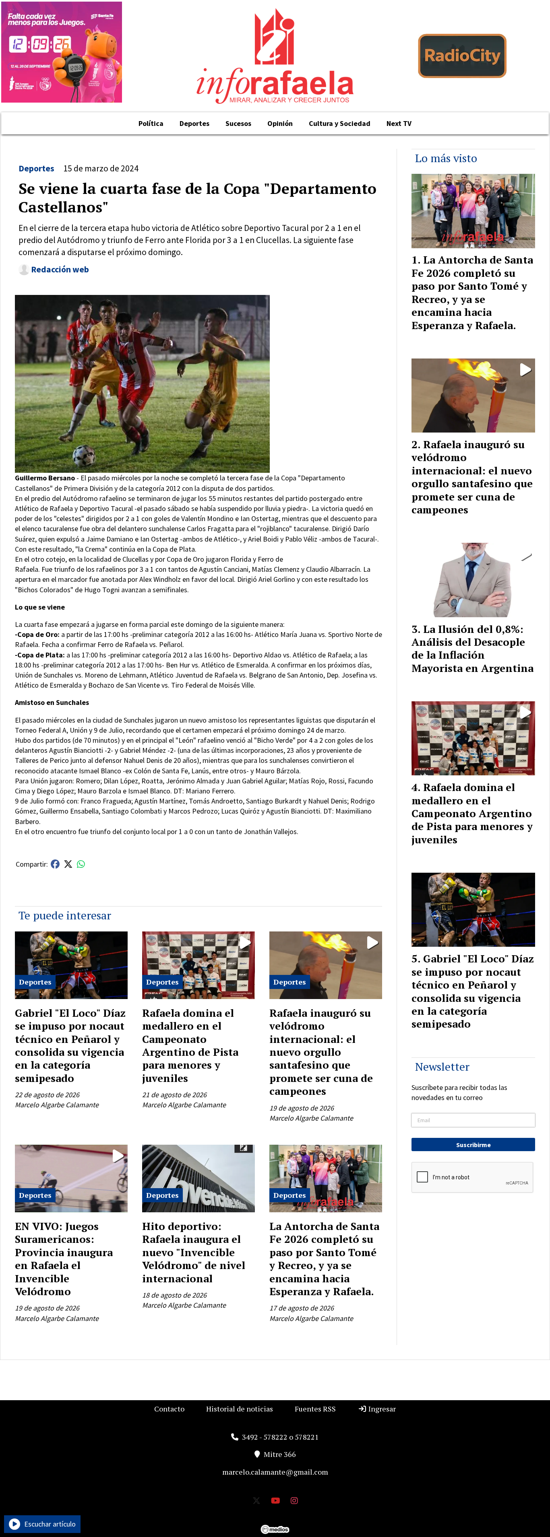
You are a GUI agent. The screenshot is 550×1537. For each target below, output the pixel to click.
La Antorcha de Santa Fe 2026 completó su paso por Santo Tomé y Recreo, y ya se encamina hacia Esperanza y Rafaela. (324, 1258)
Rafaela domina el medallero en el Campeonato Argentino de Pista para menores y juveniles (190, 1045)
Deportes (194, 123)
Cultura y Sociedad (339, 123)
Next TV (399, 123)
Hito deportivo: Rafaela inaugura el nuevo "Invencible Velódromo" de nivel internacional (193, 1252)
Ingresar (381, 1408)
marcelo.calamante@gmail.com (275, 1472)
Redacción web (60, 269)
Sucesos (238, 123)
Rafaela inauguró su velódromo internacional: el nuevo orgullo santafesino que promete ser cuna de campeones (321, 1052)
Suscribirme (473, 1145)
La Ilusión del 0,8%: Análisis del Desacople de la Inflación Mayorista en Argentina (472, 648)
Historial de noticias (239, 1408)
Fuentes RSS (315, 1408)
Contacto (169, 1408)
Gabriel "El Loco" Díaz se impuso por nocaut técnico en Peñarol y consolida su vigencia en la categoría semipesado (70, 1045)
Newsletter (442, 1066)
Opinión (280, 123)
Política (151, 123)
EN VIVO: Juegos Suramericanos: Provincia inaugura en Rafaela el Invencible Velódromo (64, 1258)
